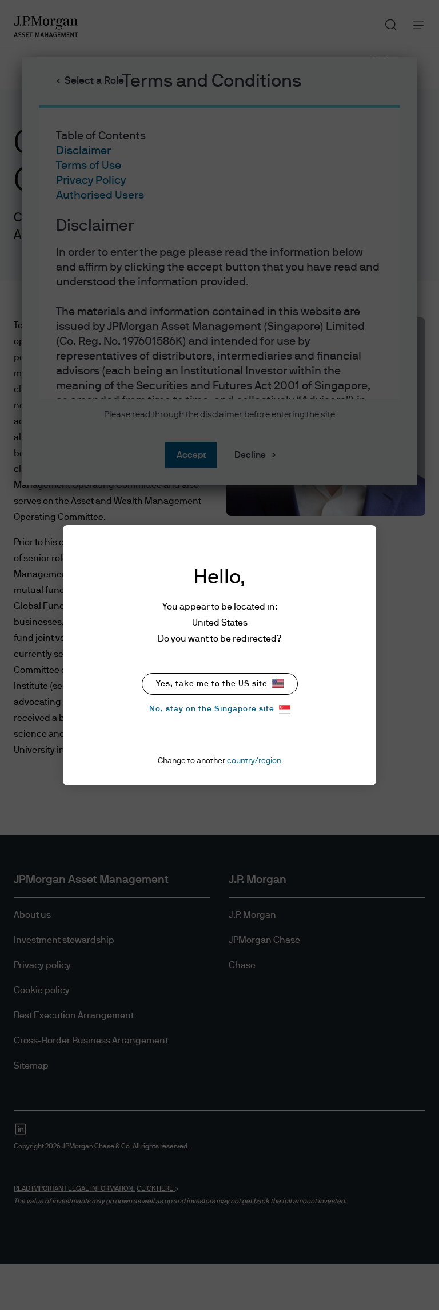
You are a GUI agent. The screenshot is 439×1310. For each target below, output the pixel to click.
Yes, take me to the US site (212, 684)
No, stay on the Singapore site (211, 709)
